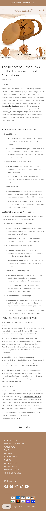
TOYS (6, 450)
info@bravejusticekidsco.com (12, 418)
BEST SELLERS (10, 440)
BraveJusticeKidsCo (29, 507)
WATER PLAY (9, 447)
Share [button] (6, 84)
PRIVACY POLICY (11, 466)
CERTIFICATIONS (11, 456)
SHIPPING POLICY (11, 469)
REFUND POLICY (11, 463)
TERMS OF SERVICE (12, 473)
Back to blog (24, 427)
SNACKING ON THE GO (14, 443)
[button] (3, 10)
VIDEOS (7, 460)
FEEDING (8, 453)
